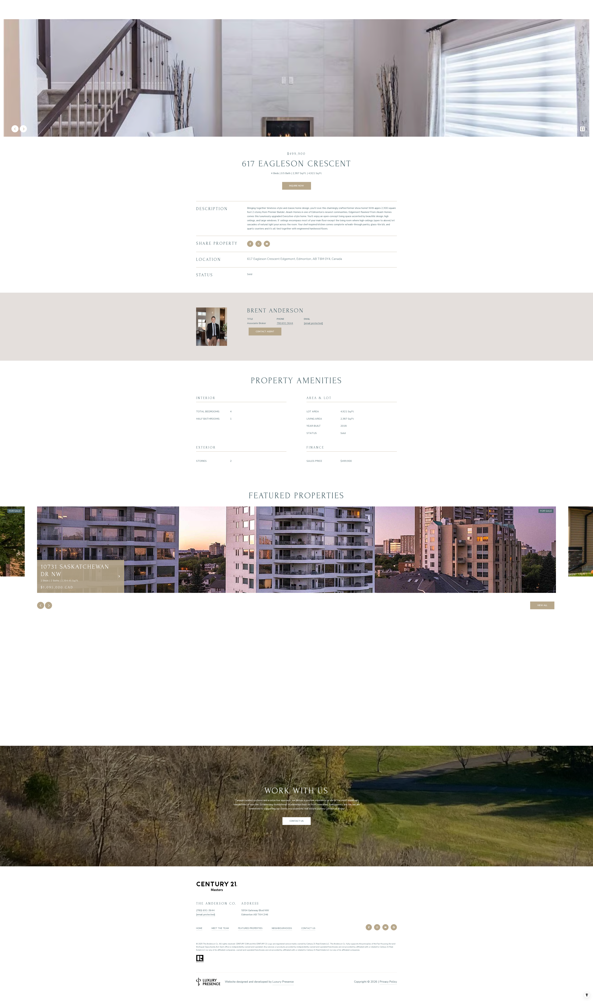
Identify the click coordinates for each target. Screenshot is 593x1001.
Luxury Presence (283, 982)
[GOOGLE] (394, 927)
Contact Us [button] (297, 821)
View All (542, 605)
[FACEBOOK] (369, 927)
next (23, 128)
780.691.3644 (285, 323)
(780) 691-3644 (205, 910)
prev (15, 128)
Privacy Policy (388, 982)
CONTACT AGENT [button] (265, 331)
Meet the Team (220, 928)
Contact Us (308, 928)
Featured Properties (250, 928)
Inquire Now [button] (296, 185)
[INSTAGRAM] (377, 927)
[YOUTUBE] (385, 927)
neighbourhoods (282, 928)
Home (199, 928)
